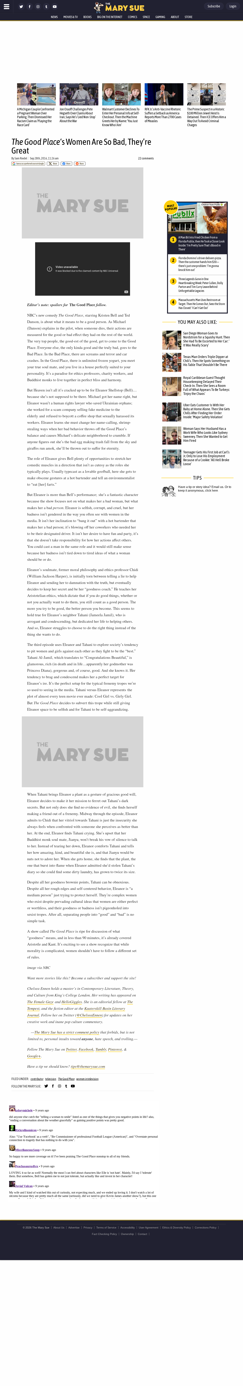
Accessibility (127, 1227)
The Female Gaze (40, 1001)
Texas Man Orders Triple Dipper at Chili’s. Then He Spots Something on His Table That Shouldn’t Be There (206, 361)
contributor (37, 1078)
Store (188, 17)
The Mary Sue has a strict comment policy (66, 1032)
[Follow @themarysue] (21, 9)
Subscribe (214, 6)
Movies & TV (70, 17)
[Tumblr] (46, 9)
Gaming (160, 17)
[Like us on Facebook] (29, 9)
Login (233, 6)
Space (146, 17)
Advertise (74, 1227)
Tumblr (100, 1049)
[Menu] (6, 6)
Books (87, 17)
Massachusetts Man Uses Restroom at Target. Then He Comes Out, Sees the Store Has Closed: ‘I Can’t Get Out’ (201, 304)
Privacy (88, 1227)
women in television (87, 1078)
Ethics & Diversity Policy (176, 1227)
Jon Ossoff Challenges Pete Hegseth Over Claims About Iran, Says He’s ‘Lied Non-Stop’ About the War (78, 115)
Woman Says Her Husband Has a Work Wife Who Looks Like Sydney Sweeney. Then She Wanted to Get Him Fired (205, 434)
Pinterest (115, 1049)
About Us (58, 1227)
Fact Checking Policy (104, 1234)
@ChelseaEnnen (89, 1014)
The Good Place (66, 1078)
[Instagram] (38, 9)
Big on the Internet (109, 17)
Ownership (127, 1234)
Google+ (34, 1055)
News (54, 17)
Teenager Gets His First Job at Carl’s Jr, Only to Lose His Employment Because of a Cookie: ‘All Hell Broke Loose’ (206, 458)
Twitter (71, 1049)
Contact (142, 1234)
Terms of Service (106, 1227)
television (50, 1078)
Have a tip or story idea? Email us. (201, 487)
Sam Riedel (21, 158)
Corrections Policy (205, 1227)
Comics (132, 17)
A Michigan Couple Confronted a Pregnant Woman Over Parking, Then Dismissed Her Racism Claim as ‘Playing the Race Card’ (35, 117)
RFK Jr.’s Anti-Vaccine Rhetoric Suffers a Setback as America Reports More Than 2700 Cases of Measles (163, 115)
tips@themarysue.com (88, 1066)
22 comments (146, 158)
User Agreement (148, 1227)
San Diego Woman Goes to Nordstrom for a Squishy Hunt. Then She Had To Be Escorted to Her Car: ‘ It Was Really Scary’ (206, 339)
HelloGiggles (72, 1001)
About (175, 17)
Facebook (86, 1049)
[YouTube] (54, 9)
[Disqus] (83, 1151)
